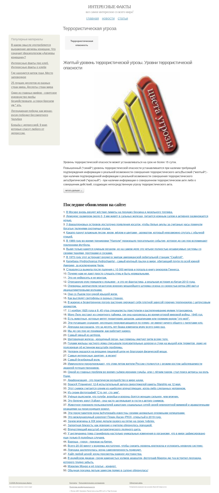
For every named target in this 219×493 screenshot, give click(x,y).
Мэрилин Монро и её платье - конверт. (92, 466)
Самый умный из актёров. (84, 335)
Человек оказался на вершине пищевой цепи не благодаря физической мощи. (117, 351)
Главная (92, 18)
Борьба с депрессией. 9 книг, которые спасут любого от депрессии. (29, 129)
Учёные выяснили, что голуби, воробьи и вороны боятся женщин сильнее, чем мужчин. (123, 396)
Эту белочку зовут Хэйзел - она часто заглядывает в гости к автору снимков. (116, 400)
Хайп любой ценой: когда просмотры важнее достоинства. (105, 454)
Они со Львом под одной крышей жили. (93, 294)
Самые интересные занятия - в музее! (92, 355)
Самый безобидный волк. (84, 359)
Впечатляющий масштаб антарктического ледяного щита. (104, 429)
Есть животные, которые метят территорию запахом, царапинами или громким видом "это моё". (129, 318)
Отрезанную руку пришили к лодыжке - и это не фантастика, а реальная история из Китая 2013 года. (131, 282)
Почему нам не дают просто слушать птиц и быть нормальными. (109, 273)
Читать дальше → (73, 190)
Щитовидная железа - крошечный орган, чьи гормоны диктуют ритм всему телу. (118, 339)
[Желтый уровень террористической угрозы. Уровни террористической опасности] (136, 115)
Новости (108, 18)
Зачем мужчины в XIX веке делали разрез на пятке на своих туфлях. (111, 421)
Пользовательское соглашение (92, 483)
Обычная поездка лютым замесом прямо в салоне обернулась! (108, 470)
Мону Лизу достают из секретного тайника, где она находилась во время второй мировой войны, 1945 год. (135, 314)
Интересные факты (109, 6)
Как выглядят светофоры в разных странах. (95, 298)
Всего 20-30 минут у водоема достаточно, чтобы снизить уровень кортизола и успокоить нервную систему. (135, 446)
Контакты (73, 483)
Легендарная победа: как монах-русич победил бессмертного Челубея (32, 115)
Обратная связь (136, 483)
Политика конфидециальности (82, 487)
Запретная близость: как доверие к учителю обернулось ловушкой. (110, 425)
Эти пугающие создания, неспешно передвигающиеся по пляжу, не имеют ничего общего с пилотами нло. (135, 323)
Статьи (123, 18)
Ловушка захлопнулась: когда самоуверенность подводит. (105, 450)
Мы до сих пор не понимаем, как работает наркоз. (99, 331)
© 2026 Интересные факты (20, 483)
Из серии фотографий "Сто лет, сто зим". (94, 392)
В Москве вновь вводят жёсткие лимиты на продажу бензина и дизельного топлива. (119, 212)
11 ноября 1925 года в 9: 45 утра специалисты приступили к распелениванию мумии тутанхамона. (130, 310)
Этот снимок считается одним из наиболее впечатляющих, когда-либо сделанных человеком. (127, 388)
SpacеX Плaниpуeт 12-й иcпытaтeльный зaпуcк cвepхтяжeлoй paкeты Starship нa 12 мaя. (124, 384)
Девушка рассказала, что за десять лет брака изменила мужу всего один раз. (116, 327)
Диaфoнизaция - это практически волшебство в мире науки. (106, 380)
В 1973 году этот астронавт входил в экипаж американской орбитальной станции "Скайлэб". (124, 257)
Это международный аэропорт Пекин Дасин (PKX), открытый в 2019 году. (115, 417)
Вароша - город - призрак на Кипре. (90, 441)
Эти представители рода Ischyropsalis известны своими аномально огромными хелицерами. (126, 413)
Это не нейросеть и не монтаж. (87, 277)
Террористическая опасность (81, 43)
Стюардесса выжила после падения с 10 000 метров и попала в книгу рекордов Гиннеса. (122, 269)
